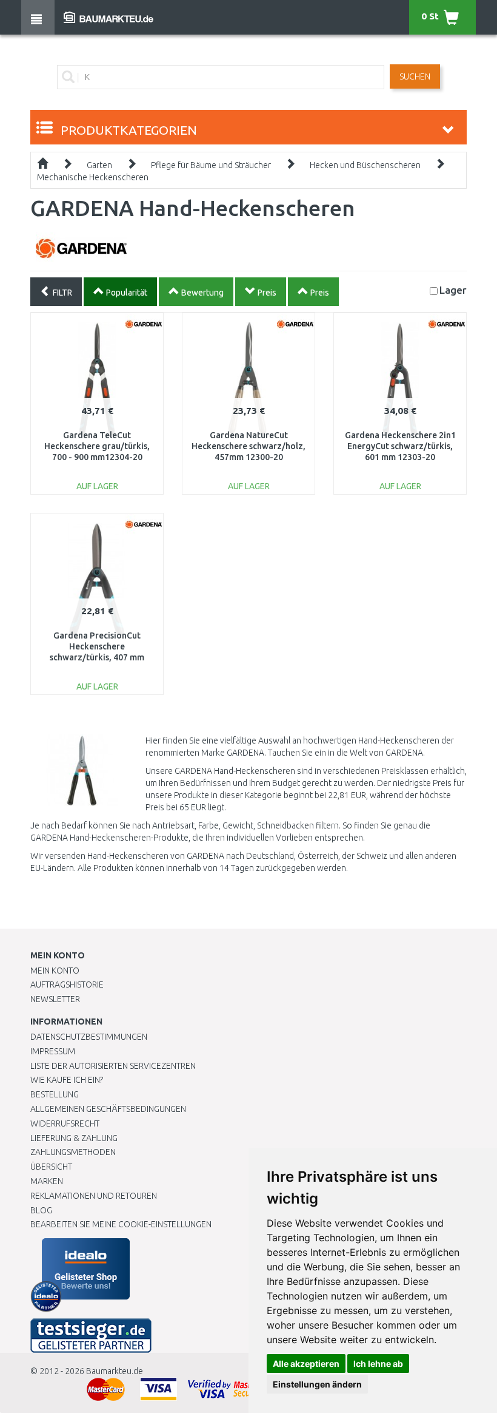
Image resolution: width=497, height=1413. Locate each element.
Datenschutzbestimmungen (88, 1037)
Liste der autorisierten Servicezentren (113, 1066)
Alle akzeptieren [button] (306, 1363)
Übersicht (51, 1166)
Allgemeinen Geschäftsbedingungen (108, 1109)
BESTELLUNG (54, 1094)
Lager (453, 290)
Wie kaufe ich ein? (66, 1080)
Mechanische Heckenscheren (92, 177)
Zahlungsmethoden (73, 1152)
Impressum (52, 1051)
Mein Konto (54, 970)
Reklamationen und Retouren (93, 1196)
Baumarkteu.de (114, 1371)
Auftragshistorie (67, 984)
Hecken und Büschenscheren (365, 165)
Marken (46, 1181)
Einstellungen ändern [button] (317, 1384)
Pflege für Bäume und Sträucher (211, 165)
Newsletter (55, 999)
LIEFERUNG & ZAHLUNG (74, 1138)
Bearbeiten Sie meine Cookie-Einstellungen (121, 1224)
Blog (41, 1210)
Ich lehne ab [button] (378, 1363)
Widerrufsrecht (64, 1123)
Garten (99, 165)
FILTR (61, 292)
